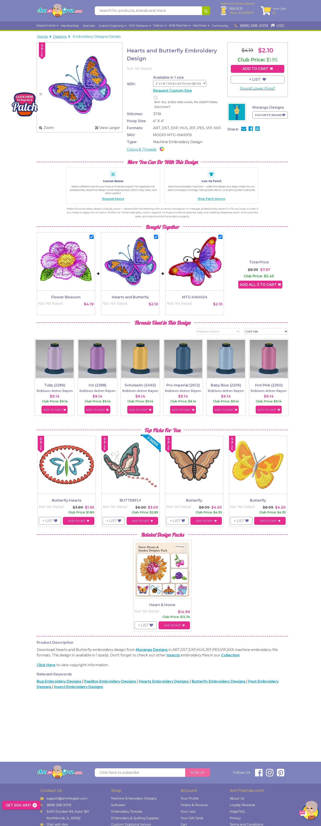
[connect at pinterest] (280, 774)
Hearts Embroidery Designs (164, 681)
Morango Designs (152, 650)
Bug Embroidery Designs (59, 681)
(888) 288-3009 (253, 26)
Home (42, 37)
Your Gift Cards (192, 818)
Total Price (259, 262)
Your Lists (188, 812)
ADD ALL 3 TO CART (259, 285)
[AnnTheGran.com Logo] (59, 11)
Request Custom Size (172, 91)
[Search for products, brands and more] (206, 10)
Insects (173, 655)
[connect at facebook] (258, 774)
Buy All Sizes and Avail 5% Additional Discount (186, 105)
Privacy (235, 818)
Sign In (236, 8)
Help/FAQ (237, 812)
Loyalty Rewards (242, 805)
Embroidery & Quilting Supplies (135, 818)
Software (118, 805)
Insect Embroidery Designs (78, 687)
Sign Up (197, 773)
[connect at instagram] (269, 774)
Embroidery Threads (126, 812)
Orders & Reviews (194, 805)
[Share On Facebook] (251, 129)
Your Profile (240, 13)
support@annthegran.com (67, 798)
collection (230, 655)
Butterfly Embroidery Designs (219, 681)
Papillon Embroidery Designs (110, 681)
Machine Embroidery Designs (134, 798)
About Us (237, 798)
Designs (60, 37)
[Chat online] (309, 812)
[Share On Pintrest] (257, 129)
